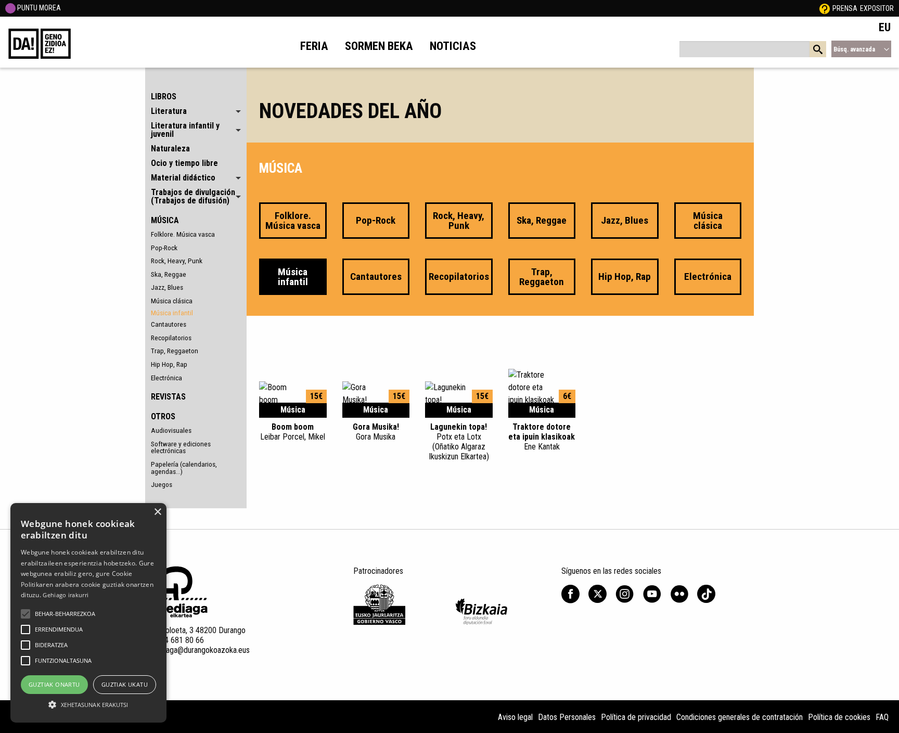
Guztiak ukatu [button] (124, 684)
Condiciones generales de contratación (739, 717)
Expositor (877, 8)
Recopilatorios (171, 337)
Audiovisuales (171, 430)
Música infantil (172, 312)
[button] (25, 613)
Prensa (844, 8)
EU (885, 27)
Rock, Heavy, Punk (176, 260)
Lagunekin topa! (459, 442)
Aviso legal (515, 717)
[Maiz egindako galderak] (824, 8)
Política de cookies (839, 717)
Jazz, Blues (167, 287)
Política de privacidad (636, 717)
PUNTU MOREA (38, 8)
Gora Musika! (376, 432)
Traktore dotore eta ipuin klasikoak (541, 437)
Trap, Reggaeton (174, 350)
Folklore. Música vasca (183, 234)
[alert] (88, 613)
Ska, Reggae (168, 274)
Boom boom (292, 432)
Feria (314, 46)
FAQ (882, 717)
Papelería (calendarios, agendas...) (184, 467)
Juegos (161, 484)
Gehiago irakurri (65, 595)
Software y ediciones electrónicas (181, 447)
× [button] (157, 512)
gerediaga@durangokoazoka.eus (197, 650)
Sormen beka (379, 46)
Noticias (453, 46)
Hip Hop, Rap (169, 364)
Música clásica (171, 301)
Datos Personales (567, 717)
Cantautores (168, 324)
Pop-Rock (164, 247)
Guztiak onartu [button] (54, 684)
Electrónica (166, 378)
